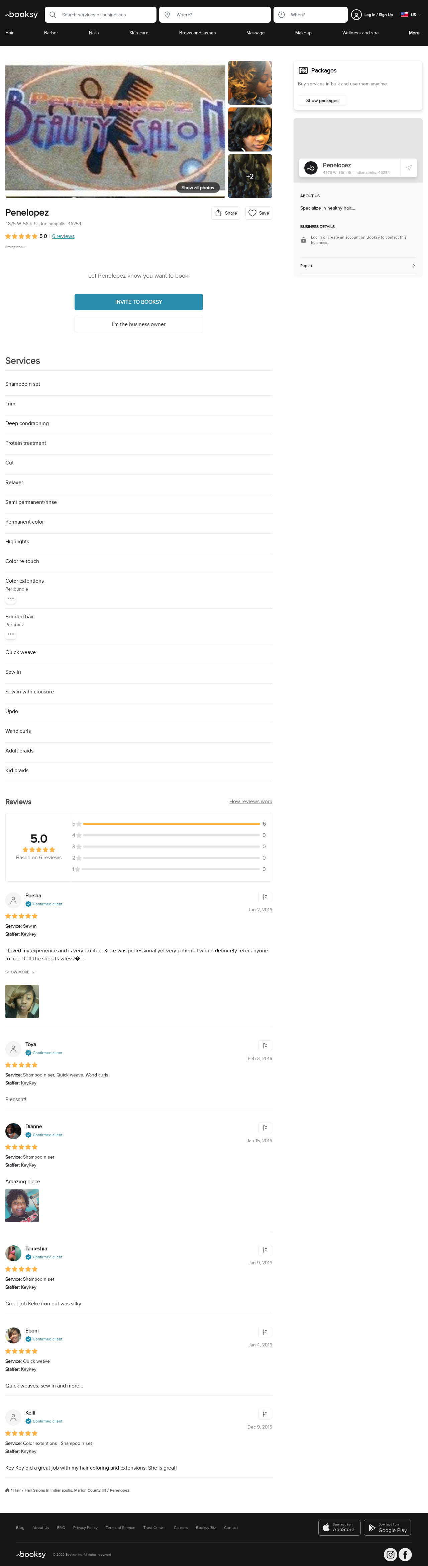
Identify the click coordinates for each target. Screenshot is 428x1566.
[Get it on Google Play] (388, 1528)
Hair (9, 32)
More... (416, 32)
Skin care (138, 32)
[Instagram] (390, 1554)
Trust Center (154, 1527)
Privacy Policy (85, 1527)
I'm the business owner (139, 324)
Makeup (303, 32)
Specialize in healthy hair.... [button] (327, 208)
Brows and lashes (197, 32)
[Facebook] (405, 1554)
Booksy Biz (206, 1527)
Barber (51, 32)
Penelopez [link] (119, 1490)
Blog (20, 1527)
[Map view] (358, 150)
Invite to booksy (138, 302)
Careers (181, 1527)
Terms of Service (120, 1527)
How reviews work (250, 801)
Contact (231, 1527)
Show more (17, 972)
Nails (94, 32)
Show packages (322, 100)
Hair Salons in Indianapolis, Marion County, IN (65, 1490)
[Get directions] (409, 168)
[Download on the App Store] (339, 1528)
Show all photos (198, 187)
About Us (40, 1527)
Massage (255, 32)
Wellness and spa (360, 32)
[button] (51, 15)
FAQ (61, 1527)
